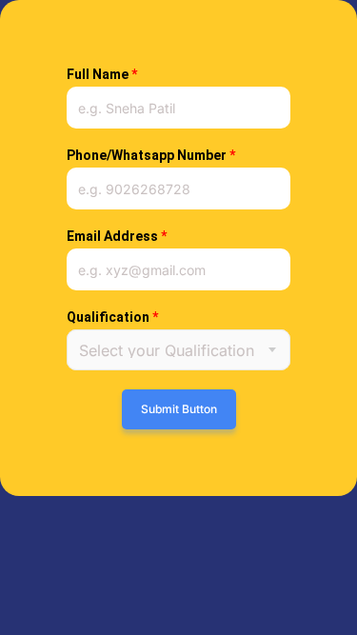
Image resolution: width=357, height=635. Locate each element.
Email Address (117, 236)
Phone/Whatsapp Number (151, 155)
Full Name (102, 74)
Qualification (112, 317)
